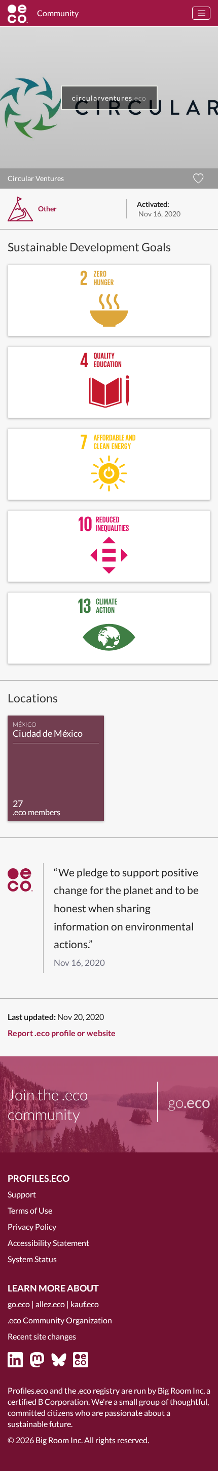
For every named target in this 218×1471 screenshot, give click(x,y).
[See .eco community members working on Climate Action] (109, 628)
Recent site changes (42, 1336)
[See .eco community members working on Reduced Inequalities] (109, 546)
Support (22, 1194)
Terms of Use (30, 1210)
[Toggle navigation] (201, 13)
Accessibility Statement (48, 1242)
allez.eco (50, 1304)
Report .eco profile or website (62, 1033)
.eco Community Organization (60, 1320)
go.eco (19, 1304)
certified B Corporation (48, 1401)
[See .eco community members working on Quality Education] (109, 382)
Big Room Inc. (59, 1440)
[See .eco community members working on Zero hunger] (109, 300)
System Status (32, 1259)
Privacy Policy (32, 1226)
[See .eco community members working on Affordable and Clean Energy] (109, 464)
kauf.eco (84, 1304)
